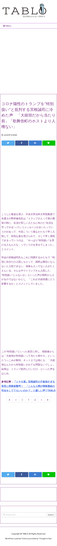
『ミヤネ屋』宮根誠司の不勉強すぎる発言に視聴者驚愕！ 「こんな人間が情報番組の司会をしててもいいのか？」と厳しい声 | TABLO (28, 386)
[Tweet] (8, 143)
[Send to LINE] (48, 143)
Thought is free (45, 538)
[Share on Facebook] (21, 143)
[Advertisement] (28, 60)
